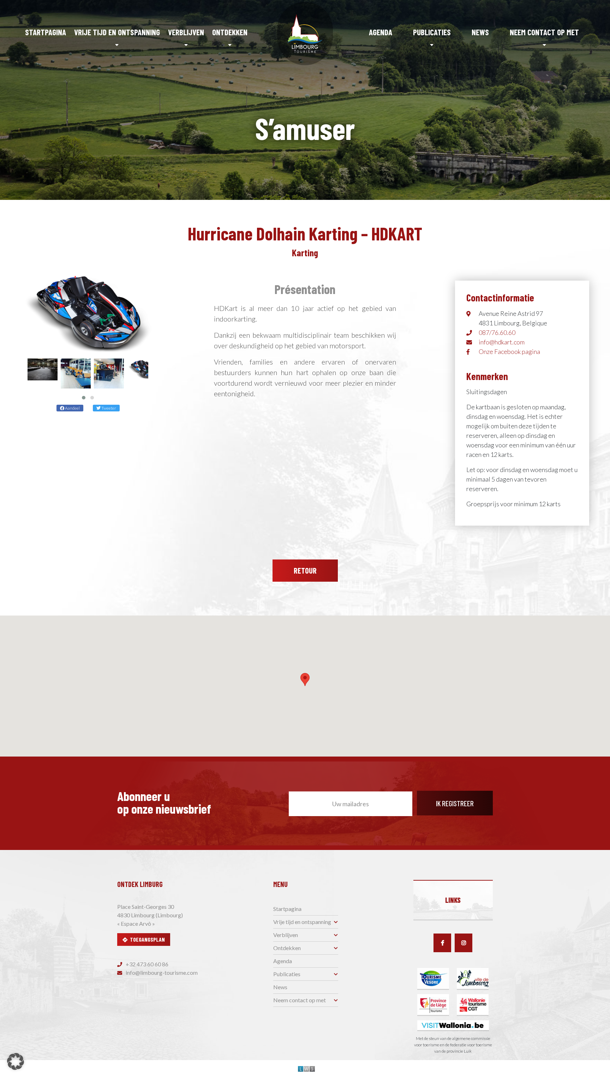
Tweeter (108, 408)
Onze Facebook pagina (509, 351)
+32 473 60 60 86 (146, 964)
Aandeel (72, 408)
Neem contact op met (544, 32)
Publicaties (432, 32)
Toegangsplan (147, 939)
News (480, 32)
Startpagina (45, 32)
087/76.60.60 (497, 332)
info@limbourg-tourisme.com (161, 972)
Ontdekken (229, 32)
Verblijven (186, 32)
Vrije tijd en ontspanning (117, 32)
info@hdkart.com (502, 342)
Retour (305, 570)
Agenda (380, 32)
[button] (83, 397)
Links (453, 900)
